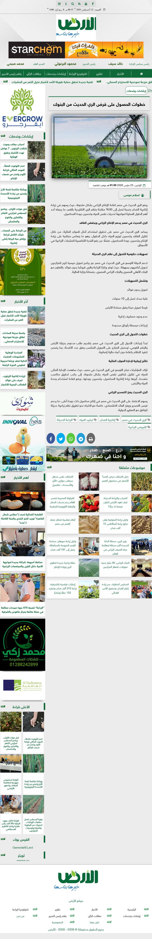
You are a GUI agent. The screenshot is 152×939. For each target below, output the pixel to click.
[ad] (76, 50)
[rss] (79, 4)
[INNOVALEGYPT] (22, 443)
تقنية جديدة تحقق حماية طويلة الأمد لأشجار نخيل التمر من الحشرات (84, 81)
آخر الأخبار (21, 301)
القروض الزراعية (137, 426)
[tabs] (59, 4)
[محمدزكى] (22, 645)
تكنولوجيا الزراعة (78, 73)
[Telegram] (80, 438)
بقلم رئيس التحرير (12, 73)
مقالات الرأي (34, 73)
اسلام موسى (131, 194)
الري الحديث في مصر (134, 419)
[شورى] (22, 403)
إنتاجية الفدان (108, 419)
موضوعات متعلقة (132, 467)
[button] (12, 50)
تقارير (99, 73)
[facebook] (93, 4)
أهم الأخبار (21, 477)
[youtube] (86, 4)
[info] (66, 4)
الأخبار (120, 73)
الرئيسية (132, 909)
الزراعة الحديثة (65, 419)
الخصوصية (57, 921)
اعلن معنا (94, 921)
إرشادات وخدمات (56, 73)
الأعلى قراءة (21, 706)
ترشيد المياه (87, 419)
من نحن (20, 915)
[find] (73, 4)
